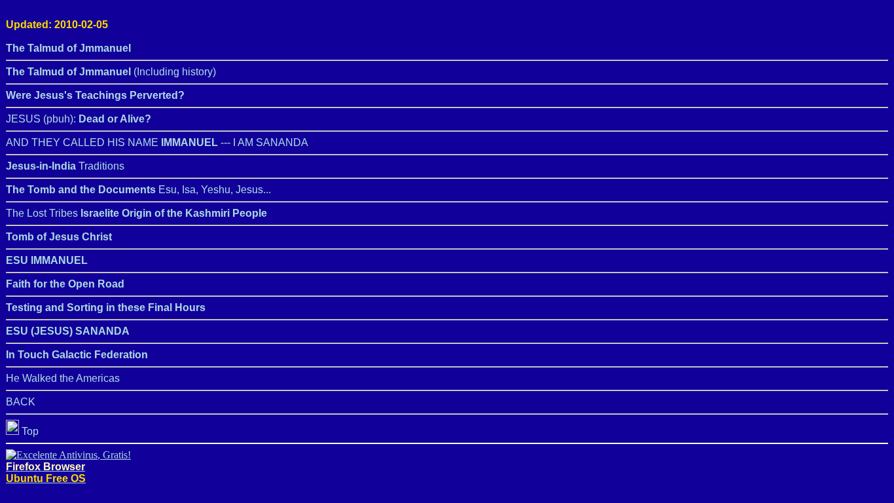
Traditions (65, 166)
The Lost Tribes (136, 213)
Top (29, 431)
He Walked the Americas (63, 378)
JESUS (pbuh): (78, 118)
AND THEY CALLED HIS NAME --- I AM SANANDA (157, 142)
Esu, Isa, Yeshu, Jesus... (138, 189)
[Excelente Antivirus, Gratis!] (68, 454)
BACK (20, 401)
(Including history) (111, 71)
